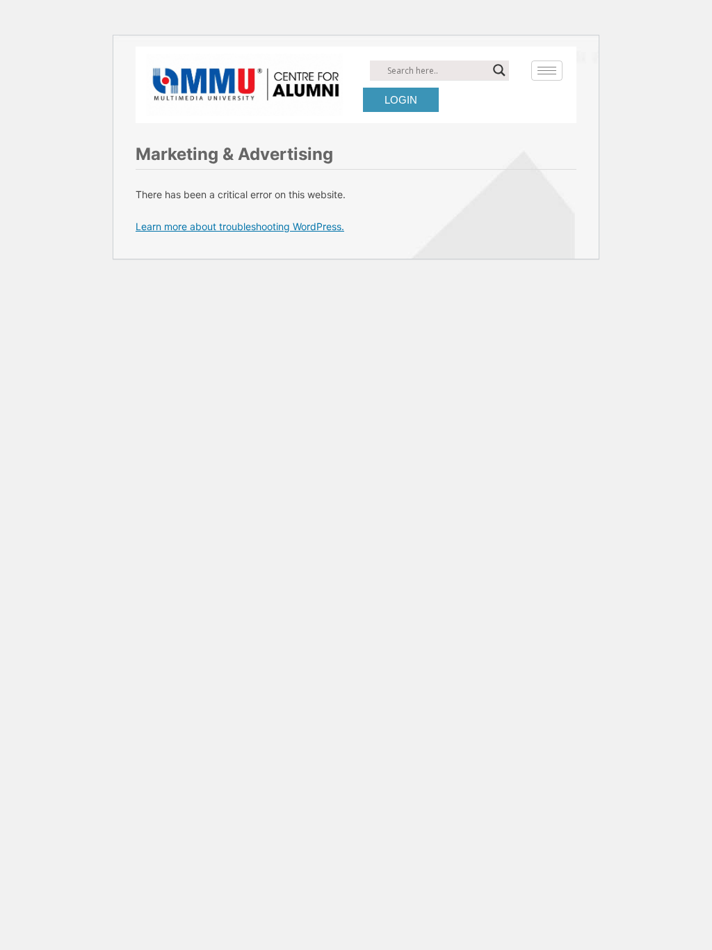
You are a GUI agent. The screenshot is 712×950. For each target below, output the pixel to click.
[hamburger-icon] (547, 71)
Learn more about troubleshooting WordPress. (240, 226)
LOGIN (401, 100)
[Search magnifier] (499, 70)
